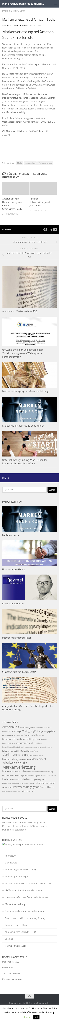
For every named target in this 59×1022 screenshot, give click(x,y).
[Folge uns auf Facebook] (45, 229)
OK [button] (36, 1017)
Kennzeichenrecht (31, 747)
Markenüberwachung (15, 904)
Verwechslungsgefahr (27, 787)
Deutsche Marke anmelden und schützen (24, 911)
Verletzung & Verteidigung (17, 876)
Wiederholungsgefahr (10, 791)
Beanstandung (25, 728)
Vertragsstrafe (7, 787)
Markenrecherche (10, 535)
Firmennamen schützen (16, 925)
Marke (19, 163)
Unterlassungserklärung (13, 569)
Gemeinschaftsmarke (34, 735)
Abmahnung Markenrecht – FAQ (19, 311)
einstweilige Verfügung (21, 731)
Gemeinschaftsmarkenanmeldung (18, 739)
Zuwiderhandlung (26, 791)
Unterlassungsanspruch (33, 779)
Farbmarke (6, 735)
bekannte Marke (36, 728)
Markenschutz (10, 11)
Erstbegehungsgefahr (44, 731)
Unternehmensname (27, 783)
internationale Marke (25, 743)
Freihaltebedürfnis (16, 735)
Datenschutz (11, 862)
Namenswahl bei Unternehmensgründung (25, 918)
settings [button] (26, 1017)
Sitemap (9, 939)
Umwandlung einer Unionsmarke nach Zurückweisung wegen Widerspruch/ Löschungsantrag (22, 353)
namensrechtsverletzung (44, 772)
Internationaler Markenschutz (16, 637)
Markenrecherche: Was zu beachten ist (23, 425)
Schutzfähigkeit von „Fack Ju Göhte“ (19, 672)
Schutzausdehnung (30, 776)
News (23, 11)
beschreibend (47, 728)
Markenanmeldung (15, 755)
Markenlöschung (10, 759)
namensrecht (30, 772)
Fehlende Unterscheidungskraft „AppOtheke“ (39, 202)
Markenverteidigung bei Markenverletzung (25, 391)
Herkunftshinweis (8, 743)
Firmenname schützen (13, 603)
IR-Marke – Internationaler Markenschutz (24, 890)
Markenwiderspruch (13, 771)
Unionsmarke (51, 776)
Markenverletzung (45, 163)
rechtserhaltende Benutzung (12, 776)
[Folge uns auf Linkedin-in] (50, 229)
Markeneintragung (36, 755)
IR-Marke (38, 743)
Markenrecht (38, 759)
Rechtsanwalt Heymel (18, 25)
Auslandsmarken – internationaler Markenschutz (28, 883)
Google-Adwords (41, 739)
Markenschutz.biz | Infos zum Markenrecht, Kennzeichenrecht (23, 3)
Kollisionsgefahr (7, 751)
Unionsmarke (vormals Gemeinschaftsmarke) (26, 897)
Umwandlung (41, 776)
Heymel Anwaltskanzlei (16, 945)
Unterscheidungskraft (45, 783)
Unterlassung (10, 779)
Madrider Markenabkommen (24, 751)
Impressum (10, 855)
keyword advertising (45, 747)
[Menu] (55, 4)
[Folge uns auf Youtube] (55, 229)
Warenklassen (47, 787)
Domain (5, 731)
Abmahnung (10, 727)
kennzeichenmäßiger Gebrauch (13, 747)
